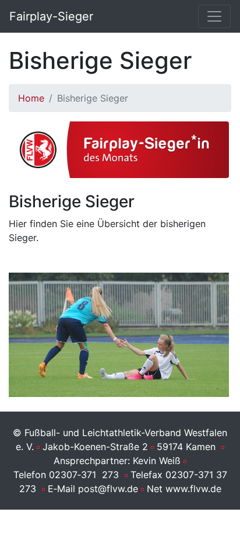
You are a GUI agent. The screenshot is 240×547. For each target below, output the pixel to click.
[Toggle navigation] (214, 16)
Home (31, 98)
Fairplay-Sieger (51, 16)
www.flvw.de (193, 488)
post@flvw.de (108, 488)
